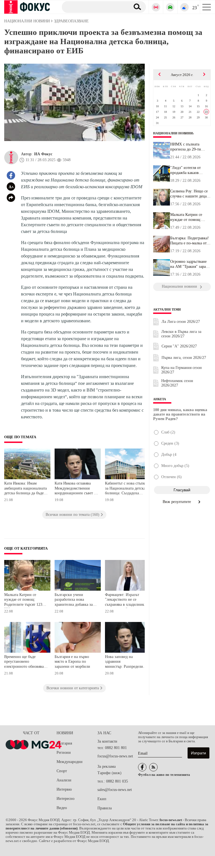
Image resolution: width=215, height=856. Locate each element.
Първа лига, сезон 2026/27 (184, 358)
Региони (64, 752)
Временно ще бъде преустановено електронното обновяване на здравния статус (26, 662)
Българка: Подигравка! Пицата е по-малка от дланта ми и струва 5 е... (189, 240)
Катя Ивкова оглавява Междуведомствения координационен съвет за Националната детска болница (76, 489)
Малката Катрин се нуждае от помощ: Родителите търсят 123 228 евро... (189, 217)
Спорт (62, 771)
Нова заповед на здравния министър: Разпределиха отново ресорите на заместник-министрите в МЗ (126, 662)
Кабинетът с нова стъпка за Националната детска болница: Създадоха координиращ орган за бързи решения (126, 489)
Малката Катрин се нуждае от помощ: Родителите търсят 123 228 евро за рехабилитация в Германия (23, 600)
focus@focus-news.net (115, 756)
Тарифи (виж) (109, 773)
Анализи (64, 780)
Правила (104, 808)
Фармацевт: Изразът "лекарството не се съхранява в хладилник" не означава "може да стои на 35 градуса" (125, 600)
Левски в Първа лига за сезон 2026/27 (181, 334)
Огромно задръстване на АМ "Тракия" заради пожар (190, 264)
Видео (62, 808)
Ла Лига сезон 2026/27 (181, 321)
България (64, 743)
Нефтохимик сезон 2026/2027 (177, 383)
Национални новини (173, 133)
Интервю (64, 789)
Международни (70, 762)
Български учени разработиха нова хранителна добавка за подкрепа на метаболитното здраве (74, 600)
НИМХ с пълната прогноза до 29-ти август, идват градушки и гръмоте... (190, 147)
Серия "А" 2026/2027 (179, 346)
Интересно (65, 799)
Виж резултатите (177, 502)
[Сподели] (11, 198)
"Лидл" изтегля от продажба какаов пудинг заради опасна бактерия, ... (188, 170)
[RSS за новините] (153, 767)
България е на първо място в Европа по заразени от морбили (72, 662)
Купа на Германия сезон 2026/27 (181, 370)
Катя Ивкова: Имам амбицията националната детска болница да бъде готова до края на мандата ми (25, 489)
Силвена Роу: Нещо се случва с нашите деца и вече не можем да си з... (190, 194)
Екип (101, 799)
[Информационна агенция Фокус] (142, 767)
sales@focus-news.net (114, 790)
